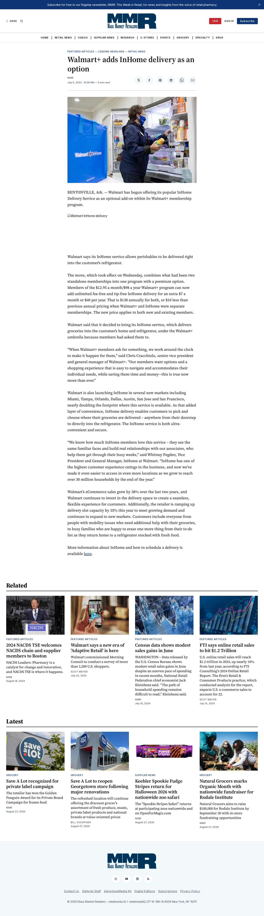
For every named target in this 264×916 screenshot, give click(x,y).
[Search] (21, 21)
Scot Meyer (79, 671)
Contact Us (71, 891)
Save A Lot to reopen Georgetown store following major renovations (99, 786)
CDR (215, 21)
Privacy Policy (190, 891)
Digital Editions (145, 891)
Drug (219, 37)
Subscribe (247, 21)
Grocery (183, 37)
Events (165, 37)
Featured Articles (80, 51)
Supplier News (104, 37)
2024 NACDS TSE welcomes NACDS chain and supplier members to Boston (34, 650)
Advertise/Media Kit (117, 891)
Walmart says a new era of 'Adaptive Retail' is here (97, 648)
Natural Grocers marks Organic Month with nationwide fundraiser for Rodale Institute (227, 789)
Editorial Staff (91, 891)
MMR (70, 77)
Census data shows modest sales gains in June (163, 648)
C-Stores (147, 37)
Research (127, 37)
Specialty (202, 37)
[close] (259, 5)
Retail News (63, 37)
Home (45, 37)
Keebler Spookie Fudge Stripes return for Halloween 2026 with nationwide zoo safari (158, 789)
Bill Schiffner (81, 822)
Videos (83, 37)
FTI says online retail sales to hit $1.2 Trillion (227, 648)
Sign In (229, 21)
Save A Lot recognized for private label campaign (32, 784)
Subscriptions (167, 891)
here (88, 553)
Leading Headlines (111, 51)
